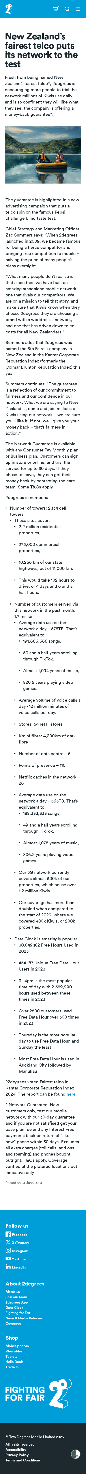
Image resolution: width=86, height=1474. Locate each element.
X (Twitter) (20, 1243)
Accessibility (16, 1450)
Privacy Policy (17, 1455)
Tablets (11, 1356)
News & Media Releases (24, 1318)
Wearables (14, 1351)
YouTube (18, 1259)
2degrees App (17, 1302)
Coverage (13, 1323)
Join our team (16, 1297)
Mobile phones (17, 1346)
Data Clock (14, 1307)
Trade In (12, 1367)
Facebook (19, 1235)
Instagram (20, 1251)
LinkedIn (19, 1267)
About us (13, 1292)
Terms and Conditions (23, 1460)
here (71, 1094)
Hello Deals (14, 1362)
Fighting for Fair (18, 1313)
